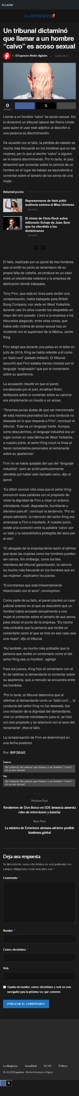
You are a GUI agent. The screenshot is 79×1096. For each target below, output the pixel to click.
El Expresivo (17, 1072)
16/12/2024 (32, 235)
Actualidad (31, 1065)
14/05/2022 (61, 55)
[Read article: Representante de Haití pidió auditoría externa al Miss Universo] (12, 205)
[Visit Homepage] (39, 16)
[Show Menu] (5, 16)
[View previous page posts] (36, 248)
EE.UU (47, 1065)
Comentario (11, 878)
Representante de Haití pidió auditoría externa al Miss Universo (49, 202)
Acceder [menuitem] (7, 5)
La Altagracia (10, 1065)
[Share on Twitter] (46, 105)
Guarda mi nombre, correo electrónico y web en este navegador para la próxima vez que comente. (39, 989)
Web (6, 968)
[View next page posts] (43, 248)
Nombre (9, 930)
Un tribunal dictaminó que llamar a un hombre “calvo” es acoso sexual (38, 769)
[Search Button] (74, 16)
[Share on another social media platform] (66, 105)
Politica (63, 1065)
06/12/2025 (32, 209)
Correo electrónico (16, 949)
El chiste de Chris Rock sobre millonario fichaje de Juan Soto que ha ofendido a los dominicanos (47, 224)
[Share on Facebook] (25, 105)
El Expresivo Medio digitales (31, 55)
